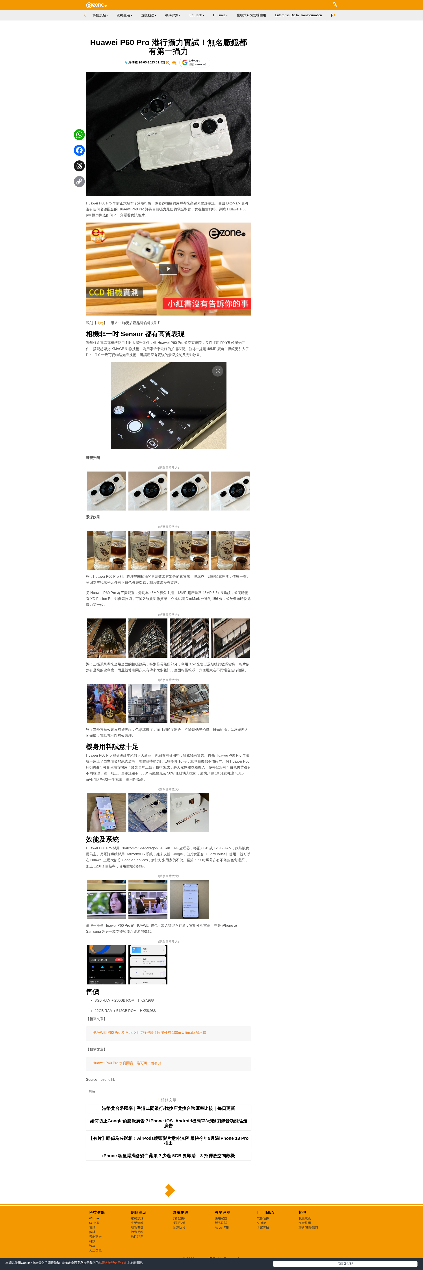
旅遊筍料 (137, 1232)
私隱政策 (305, 1218)
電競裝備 (179, 1223)
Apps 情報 (222, 1227)
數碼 (92, 1232)
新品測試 (221, 1223)
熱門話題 (137, 1236)
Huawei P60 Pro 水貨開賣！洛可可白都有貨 (127, 1063)
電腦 (92, 1227)
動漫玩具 (179, 1227)
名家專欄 (263, 1227)
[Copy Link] (79, 182)
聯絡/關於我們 (308, 1227)
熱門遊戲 (179, 1218)
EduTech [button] (195, 15)
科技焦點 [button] (99, 15)
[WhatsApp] (79, 135)
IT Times (266, 1212)
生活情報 (137, 1223)
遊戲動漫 (181, 1212)
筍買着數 (137, 1227)
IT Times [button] (219, 15)
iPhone (94, 1218)
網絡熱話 (137, 1218)
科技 (92, 1091)
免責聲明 (305, 1223)
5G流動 (94, 1223)
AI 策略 (262, 1223)
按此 (100, 323)
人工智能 (95, 1250)
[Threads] (79, 167)
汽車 (92, 1246)
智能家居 (95, 1236)
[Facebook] (79, 151)
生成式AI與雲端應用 (251, 15)
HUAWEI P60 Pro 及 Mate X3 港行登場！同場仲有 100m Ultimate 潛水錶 (150, 1032)
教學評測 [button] (171, 15)
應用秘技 (221, 1218)
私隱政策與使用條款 (112, 1262)
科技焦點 (97, 1212)
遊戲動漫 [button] (147, 15)
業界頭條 (263, 1218)
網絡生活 (139, 1212)
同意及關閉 (345, 1264)
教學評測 (223, 1212)
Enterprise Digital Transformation (298, 15)
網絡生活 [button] (123, 15)
